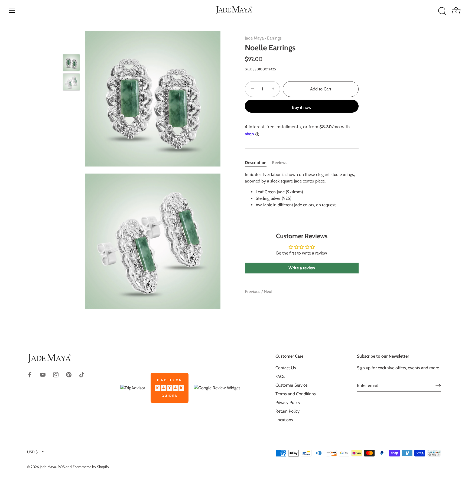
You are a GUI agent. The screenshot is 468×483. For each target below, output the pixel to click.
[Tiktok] (81, 374)
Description (255, 162)
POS (61, 467)
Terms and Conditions (295, 393)
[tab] (258, 162)
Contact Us (285, 367)
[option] (71, 63)
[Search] (442, 11)
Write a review (301, 267)
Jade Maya (254, 38)
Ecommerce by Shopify (91, 467)
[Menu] (12, 10)
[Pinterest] (69, 374)
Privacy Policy (287, 402)
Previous (253, 291)
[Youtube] (43, 374)
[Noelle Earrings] (71, 62)
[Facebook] (29, 374)
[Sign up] (438, 385)
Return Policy (287, 411)
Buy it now (301, 107)
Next (268, 291)
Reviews (279, 162)
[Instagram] (55, 374)
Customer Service (291, 385)
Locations (284, 419)
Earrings (274, 38)
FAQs (280, 376)
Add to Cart (320, 89)
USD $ (32, 452)
